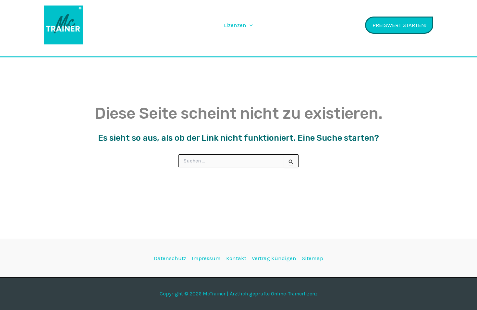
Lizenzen (235, 25)
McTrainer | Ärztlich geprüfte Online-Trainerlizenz (127, 25)
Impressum (206, 258)
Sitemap (312, 258)
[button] (249, 25)
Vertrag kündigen (274, 258)
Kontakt (236, 258)
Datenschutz (170, 258)
